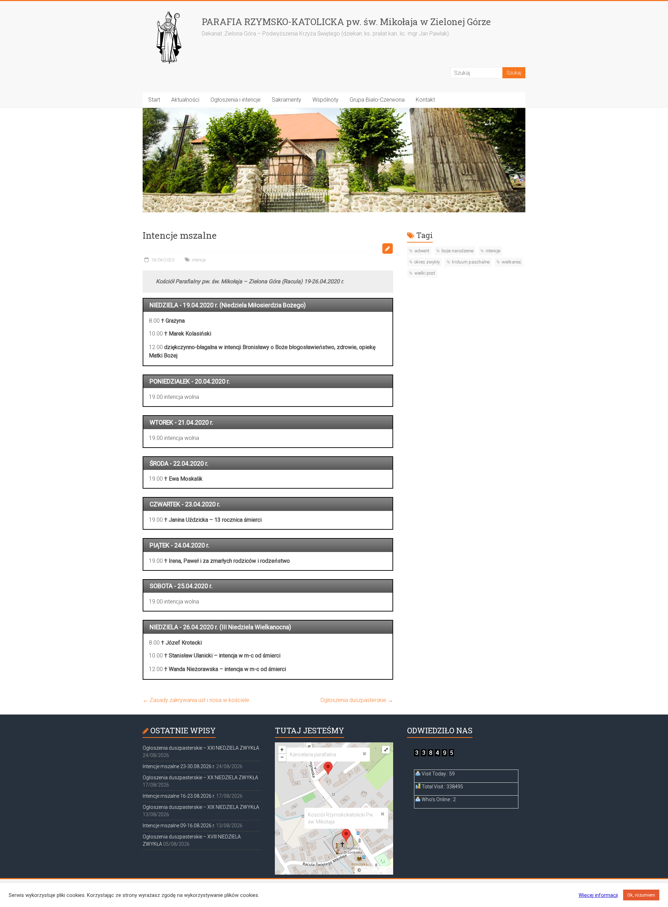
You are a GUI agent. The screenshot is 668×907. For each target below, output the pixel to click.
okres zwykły (427, 262)
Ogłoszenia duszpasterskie (356, 700)
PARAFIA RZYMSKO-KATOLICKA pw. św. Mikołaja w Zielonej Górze (346, 21)
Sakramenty (286, 99)
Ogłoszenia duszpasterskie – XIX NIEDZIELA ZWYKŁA (201, 807)
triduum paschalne (471, 262)
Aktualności (185, 99)
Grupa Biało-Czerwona (377, 99)
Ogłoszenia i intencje (235, 99)
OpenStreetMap (376, 870)
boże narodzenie (458, 250)
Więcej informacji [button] (598, 895)
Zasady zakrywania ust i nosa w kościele (196, 700)
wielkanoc (511, 262)
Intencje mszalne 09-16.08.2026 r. (179, 825)
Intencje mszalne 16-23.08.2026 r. (179, 796)
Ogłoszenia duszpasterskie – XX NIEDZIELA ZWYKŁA (200, 777)
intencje (199, 260)
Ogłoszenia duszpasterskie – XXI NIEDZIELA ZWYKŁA (201, 748)
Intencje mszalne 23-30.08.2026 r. (179, 766)
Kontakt (425, 99)
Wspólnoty (325, 99)
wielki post (424, 273)
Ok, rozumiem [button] (641, 895)
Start (154, 99)
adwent (421, 250)
